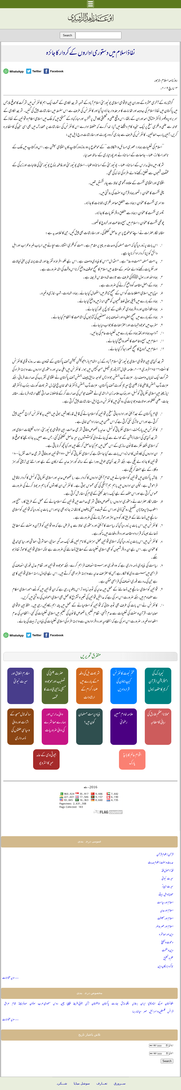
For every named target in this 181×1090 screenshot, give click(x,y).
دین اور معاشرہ (166, 935)
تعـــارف (101, 1083)
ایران (142, 1004)
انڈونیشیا (151, 1004)
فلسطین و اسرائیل (157, 1012)
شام (14, 1004)
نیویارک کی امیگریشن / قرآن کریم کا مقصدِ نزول (158, 682)
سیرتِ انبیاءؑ (167, 887)
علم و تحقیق (168, 959)
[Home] (90, 23)
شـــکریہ (61, 1083)
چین (62, 1004)
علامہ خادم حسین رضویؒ (123, 718)
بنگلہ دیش (125, 1004)
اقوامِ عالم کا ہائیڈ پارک (132, 759)
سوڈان (33, 1004)
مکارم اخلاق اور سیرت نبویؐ (20, 678)
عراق (6, 1004)
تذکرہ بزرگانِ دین (165, 967)
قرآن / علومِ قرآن (164, 855)
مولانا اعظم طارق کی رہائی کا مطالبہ (158, 718)
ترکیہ (87, 1004)
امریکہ (160, 1004)
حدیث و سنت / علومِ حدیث (160, 863)
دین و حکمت (167, 951)
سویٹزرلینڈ (23, 1004)
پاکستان (105, 1004)
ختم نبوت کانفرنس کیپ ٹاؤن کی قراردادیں (123, 682)
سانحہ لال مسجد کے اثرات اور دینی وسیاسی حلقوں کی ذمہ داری (20, 726)
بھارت (114, 1004)
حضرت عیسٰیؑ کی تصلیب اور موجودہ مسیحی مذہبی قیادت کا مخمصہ (55, 686)
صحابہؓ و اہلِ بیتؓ (165, 895)
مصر (145, 1012)
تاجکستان (96, 1004)
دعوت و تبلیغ (167, 943)
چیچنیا (69, 1004)
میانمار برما (136, 1012)
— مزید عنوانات (10, 978)
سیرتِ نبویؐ (167, 879)
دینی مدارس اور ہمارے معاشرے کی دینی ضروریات (55, 722)
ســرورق (120, 1083)
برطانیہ (135, 1004)
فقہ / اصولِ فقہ (167, 871)
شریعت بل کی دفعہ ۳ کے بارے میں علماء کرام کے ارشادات (89, 686)
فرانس (170, 1012)
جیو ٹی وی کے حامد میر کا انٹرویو (46, 759)
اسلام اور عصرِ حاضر (164, 927)
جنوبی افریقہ (78, 1004)
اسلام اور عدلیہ (166, 911)
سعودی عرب (44, 1004)
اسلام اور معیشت (165, 919)
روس (55, 1004)
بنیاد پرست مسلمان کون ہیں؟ (89, 718)
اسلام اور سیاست (165, 903)
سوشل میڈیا (82, 1083)
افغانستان (169, 1004)
